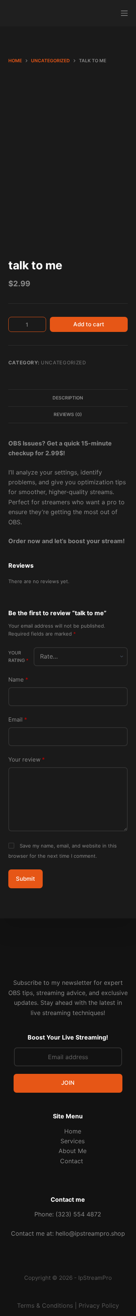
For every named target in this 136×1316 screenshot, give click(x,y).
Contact (72, 1161)
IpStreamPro (95, 1277)
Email (17, 719)
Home (72, 1131)
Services (72, 1141)
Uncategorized (63, 362)
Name (18, 679)
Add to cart (88, 324)
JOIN (67, 1082)
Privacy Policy (99, 1305)
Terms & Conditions (45, 1305)
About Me (73, 1151)
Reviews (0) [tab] (68, 414)
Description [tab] (68, 398)
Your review (26, 759)
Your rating (18, 656)
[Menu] (124, 13)
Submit (25, 878)
